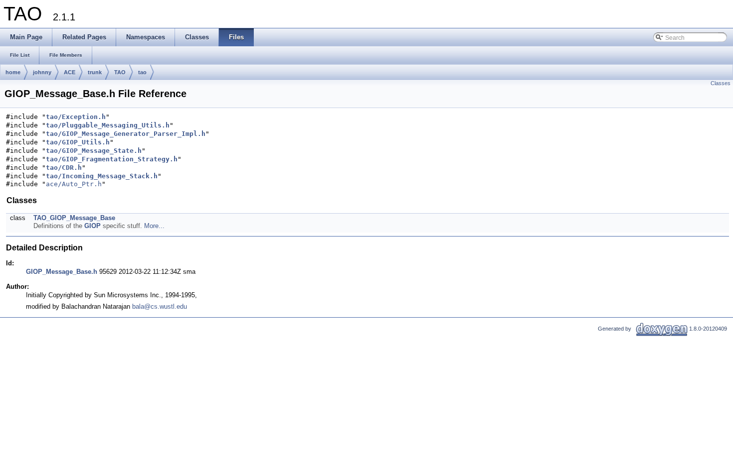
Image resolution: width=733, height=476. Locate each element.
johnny (42, 72)
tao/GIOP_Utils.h (78, 142)
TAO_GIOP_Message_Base (74, 218)
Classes (721, 83)
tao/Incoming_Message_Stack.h (102, 176)
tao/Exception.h (76, 116)
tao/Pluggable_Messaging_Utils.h (108, 125)
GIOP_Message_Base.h (61, 271)
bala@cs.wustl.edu (159, 306)
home (12, 72)
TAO (120, 72)
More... (154, 226)
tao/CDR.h (64, 167)
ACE (69, 72)
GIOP (92, 226)
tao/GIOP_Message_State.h (94, 150)
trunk (95, 72)
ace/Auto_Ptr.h (74, 184)
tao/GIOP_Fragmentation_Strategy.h (112, 159)
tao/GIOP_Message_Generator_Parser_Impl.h (125, 133)
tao (142, 72)
